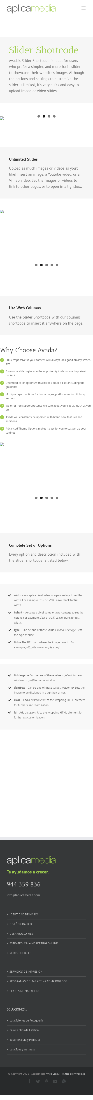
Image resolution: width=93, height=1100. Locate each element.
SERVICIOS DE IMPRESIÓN (25, 971)
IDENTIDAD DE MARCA (23, 914)
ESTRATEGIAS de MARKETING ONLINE (33, 943)
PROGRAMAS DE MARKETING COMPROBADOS (38, 981)
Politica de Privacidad (73, 1073)
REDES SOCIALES (20, 953)
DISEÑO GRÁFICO (20, 924)
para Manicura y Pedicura (24, 1040)
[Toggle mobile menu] (83, 8)
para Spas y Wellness (22, 1049)
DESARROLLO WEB (21, 934)
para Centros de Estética (24, 1030)
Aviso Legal (52, 1073)
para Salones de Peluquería (26, 1020)
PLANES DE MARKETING (24, 991)
